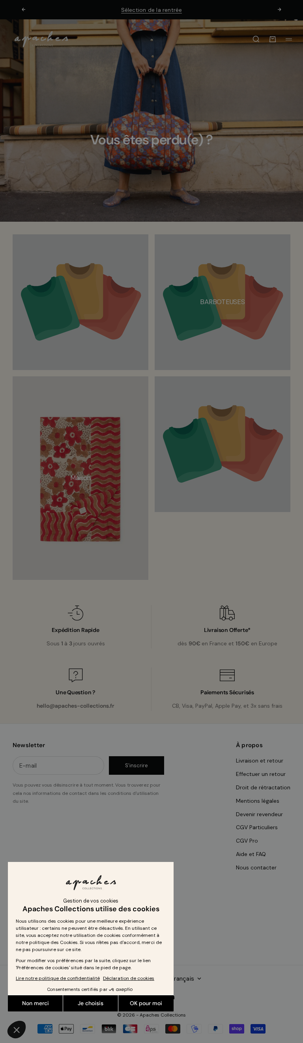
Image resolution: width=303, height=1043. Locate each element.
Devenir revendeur (259, 814)
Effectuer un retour (261, 774)
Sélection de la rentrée (151, 9)
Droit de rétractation (263, 787)
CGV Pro (247, 840)
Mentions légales (257, 800)
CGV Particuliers (257, 827)
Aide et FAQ (251, 854)
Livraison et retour (259, 760)
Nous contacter (256, 867)
